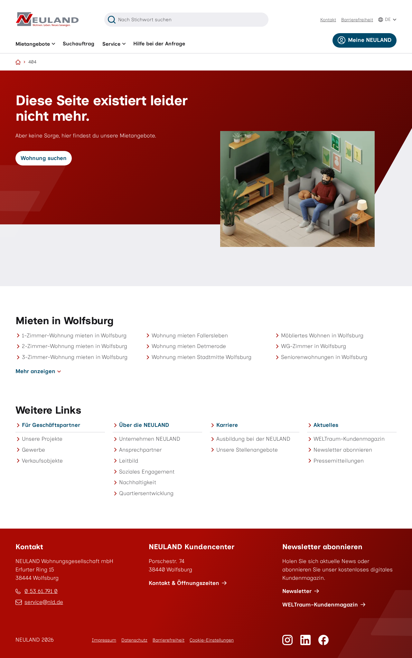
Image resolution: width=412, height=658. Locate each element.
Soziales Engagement (146, 471)
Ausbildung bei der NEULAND (253, 439)
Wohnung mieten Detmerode (189, 346)
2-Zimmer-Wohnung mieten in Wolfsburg (74, 346)
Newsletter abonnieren (343, 449)
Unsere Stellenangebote (247, 449)
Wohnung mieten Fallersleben (190, 335)
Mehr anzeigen (35, 371)
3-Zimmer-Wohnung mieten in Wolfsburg (74, 357)
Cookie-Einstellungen (212, 640)
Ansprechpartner (140, 449)
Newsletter (297, 591)
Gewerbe (33, 449)
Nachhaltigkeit (137, 482)
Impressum (104, 640)
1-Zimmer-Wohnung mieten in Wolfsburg (74, 335)
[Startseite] (18, 62)
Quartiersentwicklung (146, 493)
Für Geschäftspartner (51, 425)
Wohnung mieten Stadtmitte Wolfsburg (201, 357)
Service (111, 44)
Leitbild (128, 460)
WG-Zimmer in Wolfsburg (313, 346)
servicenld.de (43, 602)
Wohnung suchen (44, 158)
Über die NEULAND (144, 425)
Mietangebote (32, 44)
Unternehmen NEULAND (149, 439)
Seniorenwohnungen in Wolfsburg (324, 357)
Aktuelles (326, 425)
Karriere (227, 425)
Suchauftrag (78, 44)
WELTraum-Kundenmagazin (349, 439)
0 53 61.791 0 (41, 591)
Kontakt (328, 20)
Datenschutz (134, 640)
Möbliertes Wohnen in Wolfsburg (322, 335)
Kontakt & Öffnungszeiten (184, 583)
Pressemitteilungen (339, 460)
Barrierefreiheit (357, 20)
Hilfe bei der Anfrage (159, 44)
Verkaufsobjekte (42, 460)
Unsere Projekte (42, 439)
